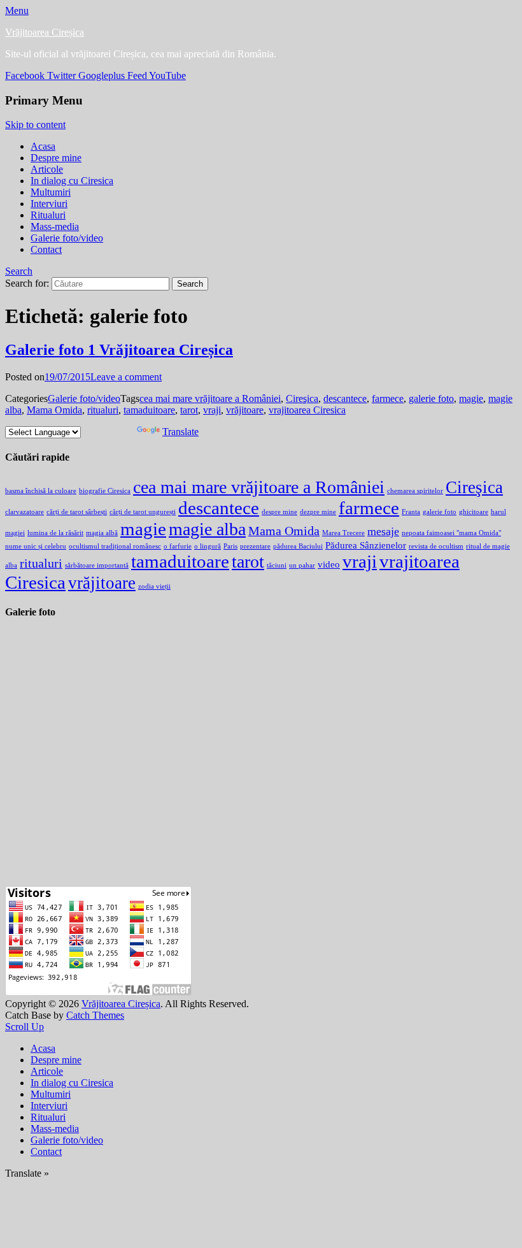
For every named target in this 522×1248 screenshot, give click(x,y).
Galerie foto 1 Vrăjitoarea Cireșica (119, 349)
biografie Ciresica (104, 490)
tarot (189, 410)
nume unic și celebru (35, 546)
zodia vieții (154, 586)
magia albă (102, 532)
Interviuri (49, 203)
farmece (388, 398)
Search (18, 271)
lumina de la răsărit (55, 532)
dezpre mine (318, 511)
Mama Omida (54, 410)
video (329, 564)
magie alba (207, 529)
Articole (47, 169)
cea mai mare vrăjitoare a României (210, 398)
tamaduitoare (149, 410)
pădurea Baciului (298, 546)
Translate (180, 431)
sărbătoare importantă (97, 565)
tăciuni (276, 565)
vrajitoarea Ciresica (307, 410)
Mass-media (55, 226)
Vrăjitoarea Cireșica (44, 32)
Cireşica (302, 398)
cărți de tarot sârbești (76, 511)
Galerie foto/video (67, 238)
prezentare (255, 546)
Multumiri (51, 192)
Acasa (43, 146)
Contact (46, 249)
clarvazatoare (24, 511)
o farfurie (178, 546)
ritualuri (102, 410)
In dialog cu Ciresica (72, 180)
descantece (345, 398)
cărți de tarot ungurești (142, 511)
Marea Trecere (343, 532)
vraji (212, 410)
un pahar (302, 565)
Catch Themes (95, 1015)
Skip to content (35, 124)
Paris (230, 546)
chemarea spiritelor (415, 490)
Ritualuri (48, 215)
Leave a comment (126, 376)
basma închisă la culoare (40, 490)
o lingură (207, 546)
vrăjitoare (245, 410)
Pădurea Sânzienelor (365, 545)
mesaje (383, 531)
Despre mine (56, 157)
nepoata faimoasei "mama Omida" (451, 532)
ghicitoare (473, 511)
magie (471, 398)
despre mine (279, 511)
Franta (411, 511)
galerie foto (431, 398)
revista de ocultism (436, 546)
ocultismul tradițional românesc (115, 546)
